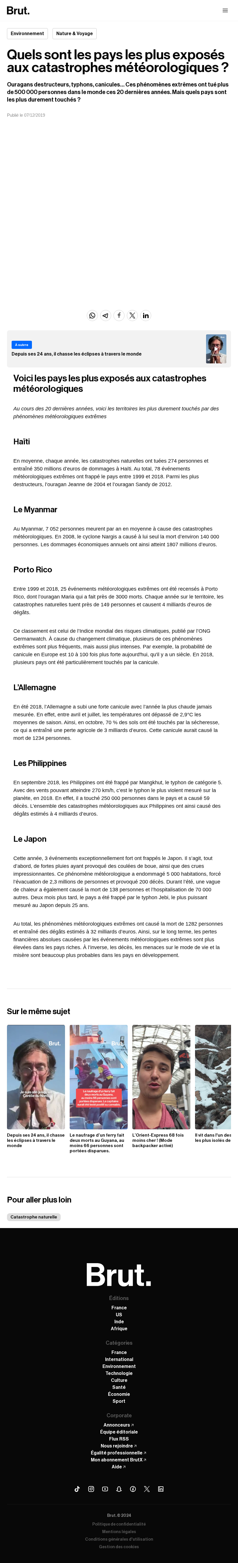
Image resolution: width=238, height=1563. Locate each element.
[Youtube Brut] (105, 1489)
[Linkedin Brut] (161, 1489)
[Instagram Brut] (91, 1489)
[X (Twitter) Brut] (147, 1489)
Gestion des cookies (119, 1547)
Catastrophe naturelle (33, 1217)
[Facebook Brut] (133, 1489)
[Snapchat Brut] (119, 1489)
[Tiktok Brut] (77, 1489)
